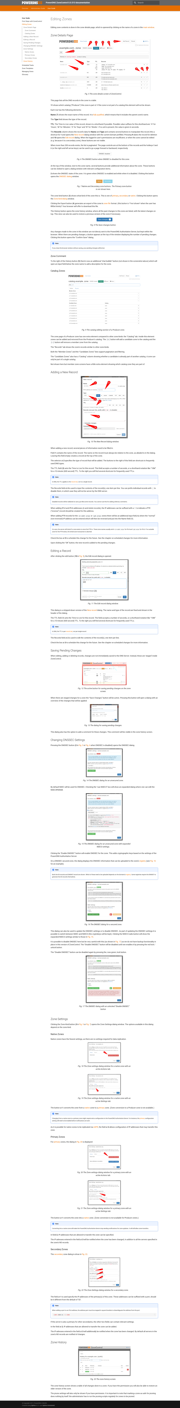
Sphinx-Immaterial (49, 1405)
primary (142, 1118)
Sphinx (33, 1405)
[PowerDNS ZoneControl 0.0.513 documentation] (32, 2)
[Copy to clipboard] (155, 1315)
